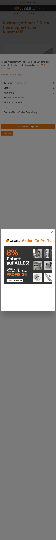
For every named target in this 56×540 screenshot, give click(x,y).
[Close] (52, 232)
